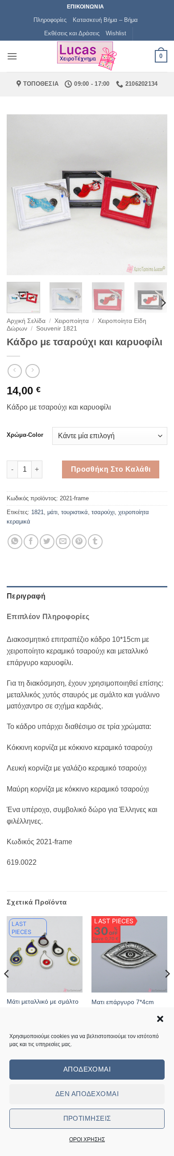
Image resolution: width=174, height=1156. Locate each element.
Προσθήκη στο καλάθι (111, 469)
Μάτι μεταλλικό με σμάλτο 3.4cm (43, 1005)
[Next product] (14, 371)
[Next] (153, 195)
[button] (160, 1018)
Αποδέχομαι (87, 1069)
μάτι (52, 512)
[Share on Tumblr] (95, 541)
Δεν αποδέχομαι (87, 1093)
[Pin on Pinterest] (79, 541)
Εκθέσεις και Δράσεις (71, 33)
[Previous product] (32, 371)
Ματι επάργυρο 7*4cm (122, 1002)
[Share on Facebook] (31, 541)
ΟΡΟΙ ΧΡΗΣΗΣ (87, 1139)
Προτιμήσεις (87, 1118)
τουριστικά (74, 512)
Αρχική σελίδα (26, 321)
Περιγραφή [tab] (26, 596)
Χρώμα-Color (25, 435)
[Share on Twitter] (47, 541)
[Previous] (21, 195)
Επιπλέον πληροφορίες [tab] (48, 616)
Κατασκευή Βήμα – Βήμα (105, 20)
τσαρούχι (103, 512)
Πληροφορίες (49, 20)
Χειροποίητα (71, 321)
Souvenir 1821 (56, 328)
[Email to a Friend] (63, 541)
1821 (37, 512)
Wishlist (116, 33)
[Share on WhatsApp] (15, 541)
